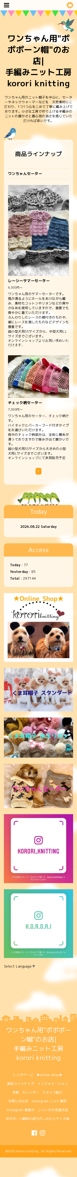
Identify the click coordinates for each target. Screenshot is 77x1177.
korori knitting (27, 1151)
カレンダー (30, 1092)
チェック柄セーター (25, 402)
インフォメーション (52, 1083)
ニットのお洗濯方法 (53, 1110)
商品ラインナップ (20, 1083)
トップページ (23, 1075)
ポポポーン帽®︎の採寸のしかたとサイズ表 (38, 1118)
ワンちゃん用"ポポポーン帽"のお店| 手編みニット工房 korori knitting (38, 61)
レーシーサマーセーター (29, 280)
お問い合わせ (18, 1101)
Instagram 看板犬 (21, 1110)
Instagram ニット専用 (49, 1101)
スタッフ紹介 (52, 1092)
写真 (15, 1092)
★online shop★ (49, 1075)
